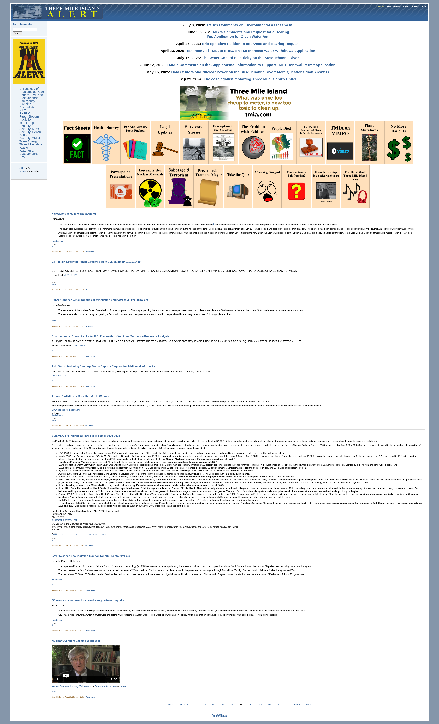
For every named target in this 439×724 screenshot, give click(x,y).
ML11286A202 (81, 345)
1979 (423, 6)
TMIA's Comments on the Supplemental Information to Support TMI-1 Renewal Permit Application (251, 65)
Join (21, 168)
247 (213, 704)
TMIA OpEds (393, 6)
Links (415, 6)
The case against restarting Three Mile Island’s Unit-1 (250, 79)
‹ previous (183, 704)
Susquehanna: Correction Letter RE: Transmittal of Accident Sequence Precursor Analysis (110, 336)
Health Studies (57, 415)
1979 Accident (57, 535)
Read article (57, 241)
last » (308, 704)
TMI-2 (95, 535)
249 (232, 704)
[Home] (58, 12)
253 (269, 704)
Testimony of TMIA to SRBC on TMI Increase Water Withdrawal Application (250, 51)
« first (170, 704)
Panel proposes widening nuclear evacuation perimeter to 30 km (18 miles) (100, 299)
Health (88, 535)
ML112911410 (71, 275)
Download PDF (59, 375)
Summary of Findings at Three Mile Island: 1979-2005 (86, 435)
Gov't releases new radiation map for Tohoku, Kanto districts (91, 555)
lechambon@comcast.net (64, 520)
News (381, 6)
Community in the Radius (74, 535)
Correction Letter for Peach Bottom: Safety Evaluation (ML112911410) (96, 261)
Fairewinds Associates (105, 686)
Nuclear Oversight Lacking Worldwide (76, 640)
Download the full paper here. (66, 409)
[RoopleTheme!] (219, 717)
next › (297, 704)
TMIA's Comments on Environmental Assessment (249, 25)
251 (251, 704)
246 (204, 704)
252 (260, 704)
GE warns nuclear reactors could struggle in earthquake (88, 600)
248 (222, 704)
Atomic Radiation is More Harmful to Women (80, 396)
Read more (90, 252)
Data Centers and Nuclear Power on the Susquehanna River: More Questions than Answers (250, 72)
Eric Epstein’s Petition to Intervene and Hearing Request (251, 44)
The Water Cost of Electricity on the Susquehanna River (250, 58)
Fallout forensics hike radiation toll (74, 213)
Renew (22, 171)
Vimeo (124, 686)
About (406, 6)
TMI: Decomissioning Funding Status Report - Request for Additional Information (104, 366)
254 (279, 704)
